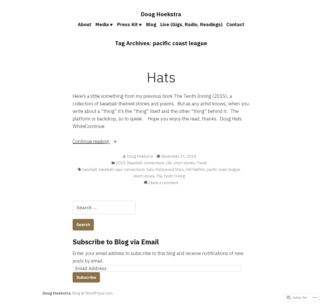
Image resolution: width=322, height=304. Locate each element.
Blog (151, 24)
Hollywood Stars (169, 169)
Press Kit (127, 24)
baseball (89, 169)
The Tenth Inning (170, 176)
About (84, 24)
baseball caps (111, 169)
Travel (202, 162)
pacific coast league (223, 169)
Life (169, 162)
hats (150, 169)
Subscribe (86, 277)
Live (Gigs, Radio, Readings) (191, 24)
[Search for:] (104, 207)
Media (102, 24)
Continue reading (91, 141)
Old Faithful (195, 169)
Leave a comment (163, 183)
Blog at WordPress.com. (92, 293)
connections (154, 162)
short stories (184, 162)
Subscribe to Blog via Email (116, 241)
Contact (235, 24)
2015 (120, 162)
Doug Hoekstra (161, 14)
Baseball (134, 162)
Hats (161, 77)
